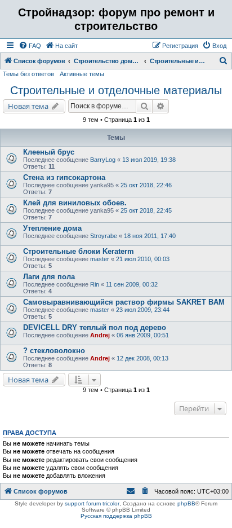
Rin (94, 284)
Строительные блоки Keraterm (78, 251)
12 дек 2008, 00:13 (142, 358)
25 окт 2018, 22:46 (146, 185)
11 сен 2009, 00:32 (132, 284)
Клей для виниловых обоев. (75, 203)
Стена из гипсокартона (64, 177)
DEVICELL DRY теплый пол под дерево (94, 327)
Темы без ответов (28, 74)
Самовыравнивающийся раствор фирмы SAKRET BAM (124, 302)
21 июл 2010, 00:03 (142, 259)
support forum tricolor (92, 503)
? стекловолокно (54, 350)
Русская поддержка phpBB (116, 516)
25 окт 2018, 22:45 (146, 210)
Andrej (100, 335)
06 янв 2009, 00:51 (143, 335)
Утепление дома (52, 228)
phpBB (186, 503)
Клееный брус (48, 152)
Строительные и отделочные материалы (116, 90)
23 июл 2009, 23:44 (142, 309)
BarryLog (102, 159)
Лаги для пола (49, 276)
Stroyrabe (103, 235)
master (99, 259)
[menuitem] (30, 45)
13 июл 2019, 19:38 (149, 159)
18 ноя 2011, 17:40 (150, 235)
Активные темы (82, 74)
